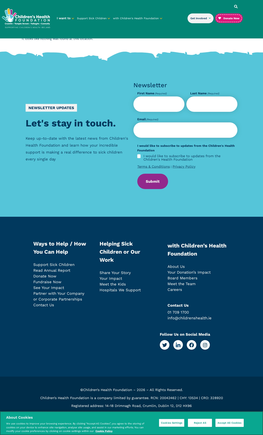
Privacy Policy (184, 166)
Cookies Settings (171, 422)
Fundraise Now (47, 282)
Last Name (204, 93)
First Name (152, 93)
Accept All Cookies (229, 422)
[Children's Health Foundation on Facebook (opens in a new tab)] (191, 345)
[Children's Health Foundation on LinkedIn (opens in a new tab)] (178, 345)
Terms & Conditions (153, 166)
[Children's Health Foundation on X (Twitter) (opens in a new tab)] (164, 345)
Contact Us (43, 305)
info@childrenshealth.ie (190, 318)
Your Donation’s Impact (189, 272)
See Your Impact (48, 287)
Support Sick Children (54, 264)
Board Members (183, 278)
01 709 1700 (178, 312)
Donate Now (44, 276)
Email (147, 119)
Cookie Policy (103, 431)
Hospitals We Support (120, 290)
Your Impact (111, 278)
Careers (175, 289)
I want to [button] (64, 18)
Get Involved (198, 18)
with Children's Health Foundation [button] (136, 18)
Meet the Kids (113, 284)
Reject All (200, 422)
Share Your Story (115, 272)
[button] (236, 6)
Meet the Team (182, 283)
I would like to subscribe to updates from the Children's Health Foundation (181, 157)
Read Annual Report (51, 270)
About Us (176, 266)
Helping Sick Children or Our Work (120, 252)
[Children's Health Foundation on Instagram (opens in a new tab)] (205, 345)
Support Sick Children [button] (92, 18)
